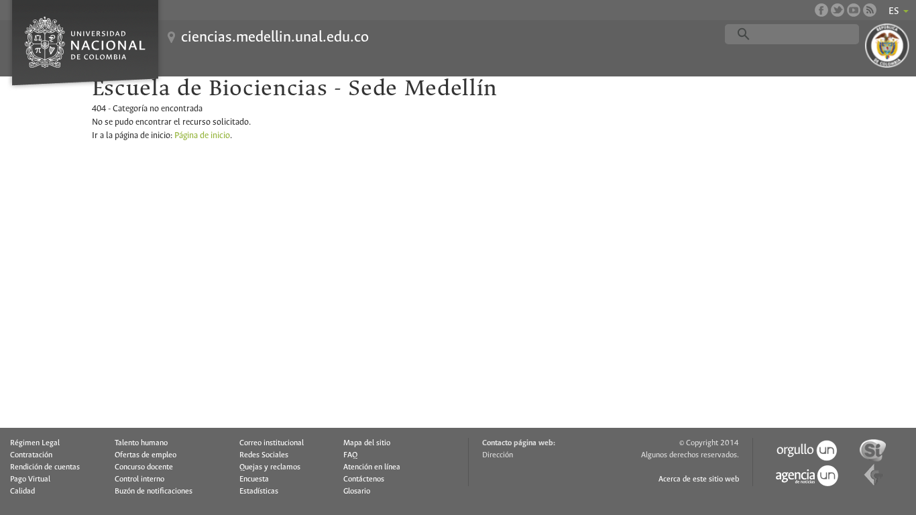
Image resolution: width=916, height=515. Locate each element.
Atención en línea (371, 467)
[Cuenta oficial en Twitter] (837, 10)
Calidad (22, 492)
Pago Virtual (30, 479)
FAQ (350, 455)
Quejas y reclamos (269, 467)
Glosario (356, 492)
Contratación (31, 455)
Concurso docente (144, 467)
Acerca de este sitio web (699, 479)
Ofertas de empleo (145, 455)
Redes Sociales (263, 455)
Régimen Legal (35, 443)
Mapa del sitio (366, 443)
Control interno (139, 479)
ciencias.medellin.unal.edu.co (275, 38)
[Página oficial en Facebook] (821, 10)
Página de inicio (202, 136)
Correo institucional (271, 443)
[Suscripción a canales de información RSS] (869, 10)
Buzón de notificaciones (153, 492)
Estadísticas (258, 492)
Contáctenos (363, 479)
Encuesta (254, 479)
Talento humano (141, 443)
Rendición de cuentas (45, 467)
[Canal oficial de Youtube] (853, 10)
